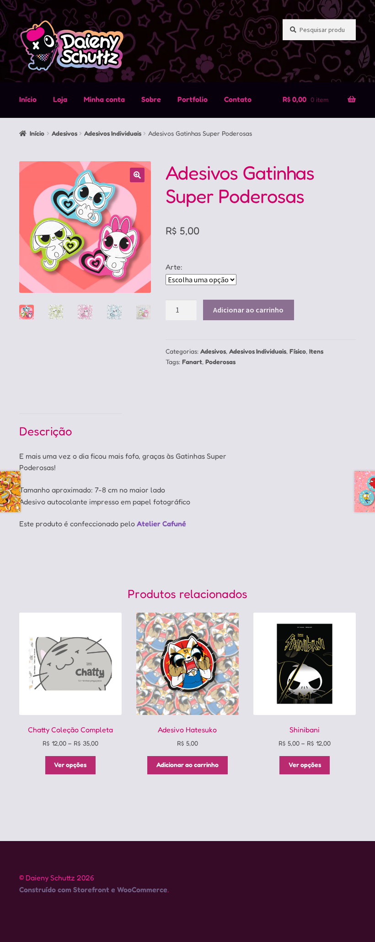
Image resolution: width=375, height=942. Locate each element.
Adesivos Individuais (112, 133)
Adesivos (64, 133)
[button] (137, 175)
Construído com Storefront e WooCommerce (93, 889)
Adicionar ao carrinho (248, 309)
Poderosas (220, 361)
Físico (297, 351)
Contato (238, 99)
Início (28, 99)
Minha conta (104, 99)
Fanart (192, 361)
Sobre (151, 99)
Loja (60, 99)
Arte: (174, 266)
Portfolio (192, 99)
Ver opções (70, 764)
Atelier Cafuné (161, 523)
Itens (316, 351)
